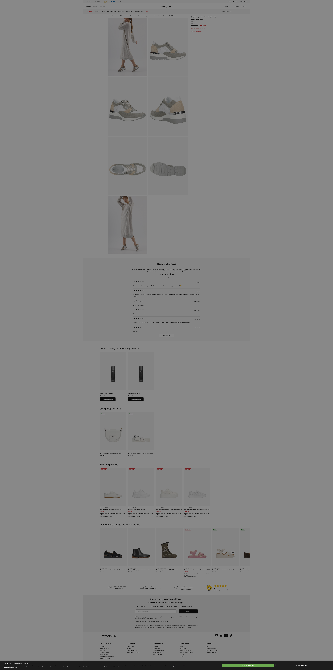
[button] (94, 668)
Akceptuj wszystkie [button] (248, 665)
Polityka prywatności (179, 666)
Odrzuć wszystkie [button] (301, 665)
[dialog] (166, 335)
